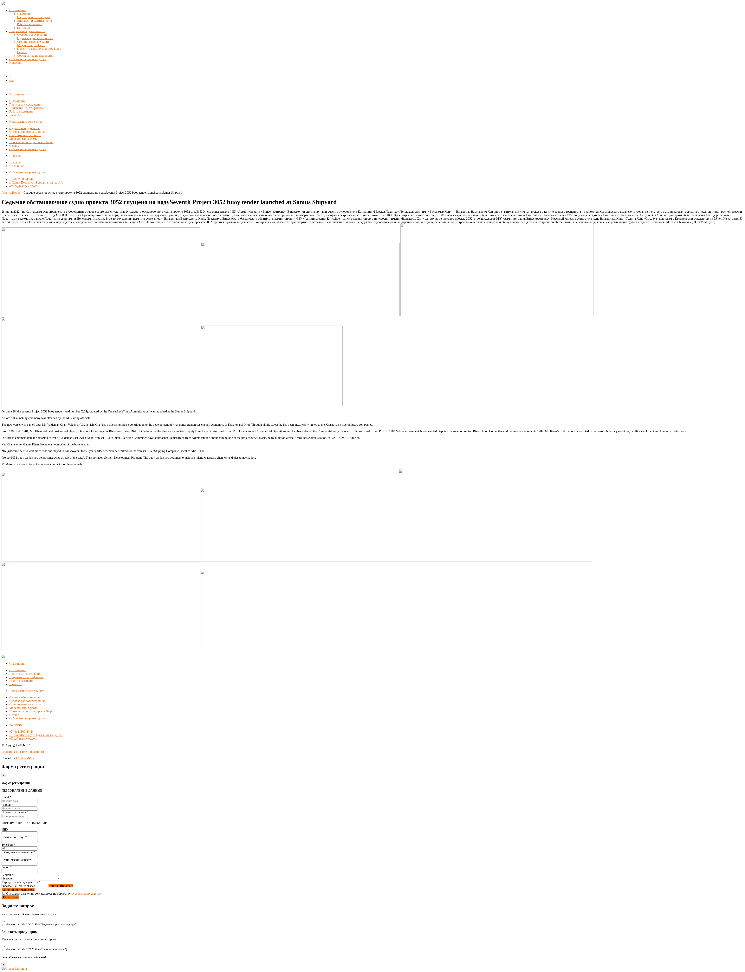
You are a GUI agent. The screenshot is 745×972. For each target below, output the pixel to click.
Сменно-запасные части (33, 41)
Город (7, 867)
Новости (15, 62)
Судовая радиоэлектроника (35, 38)
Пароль (8, 804)
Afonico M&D (25, 758)
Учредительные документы (21, 882)
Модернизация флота (31, 45)
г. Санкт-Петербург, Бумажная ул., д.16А (36, 182)
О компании (17, 10)
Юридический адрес (16, 859)
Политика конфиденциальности (23, 751)
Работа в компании (29, 24)
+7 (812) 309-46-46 (21, 179)
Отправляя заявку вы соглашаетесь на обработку (53, 893)
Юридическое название (18, 852)
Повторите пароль (15, 812)
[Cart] (4, 70)
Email (6, 797)
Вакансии (15, 115)
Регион (7, 875)
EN (11, 80)
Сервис (22, 52)
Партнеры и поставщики (33, 17)
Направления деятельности (27, 31)
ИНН (6, 829)
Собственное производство (35, 55)
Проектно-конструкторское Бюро (39, 48)
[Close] (3, 921)
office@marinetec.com (23, 186)
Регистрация (10, 897)
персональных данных (86, 893)
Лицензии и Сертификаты (34, 20)
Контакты (23, 27)
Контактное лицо (14, 837)
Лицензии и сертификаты (26, 108)
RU (11, 76)
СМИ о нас (16, 165)
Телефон (8, 844)
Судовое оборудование (32, 34)
